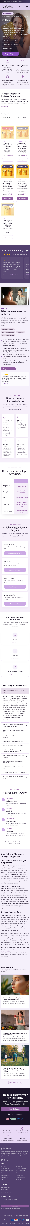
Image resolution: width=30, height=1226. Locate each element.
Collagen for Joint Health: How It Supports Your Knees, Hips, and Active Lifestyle (14, 1069)
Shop (9, 16)
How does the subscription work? (13, 746)
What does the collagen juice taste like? (13, 731)
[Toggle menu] (27, 6)
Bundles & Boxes (5, 1175)
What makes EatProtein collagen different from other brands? (12, 750)
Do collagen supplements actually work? (13, 777)
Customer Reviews (6, 1192)
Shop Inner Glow (15, 604)
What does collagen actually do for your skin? (13, 691)
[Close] (26, 1218)
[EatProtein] (7, 6)
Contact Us (19, 1166)
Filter (24, 117)
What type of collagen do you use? (13, 741)
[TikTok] (7, 1160)
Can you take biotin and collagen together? (12, 761)
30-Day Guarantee (21, 1170)
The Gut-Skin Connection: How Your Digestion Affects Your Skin (14, 998)
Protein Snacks (5, 1168)
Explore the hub (15, 1082)
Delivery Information (21, 1168)
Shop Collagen (11, 54)
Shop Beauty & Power (15, 587)
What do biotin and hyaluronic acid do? (13, 767)
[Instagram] (2, 1160)
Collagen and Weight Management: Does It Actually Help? (15, 1033)
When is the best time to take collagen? (11, 736)
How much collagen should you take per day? (13, 756)
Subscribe (15, 1206)
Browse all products (15, 1114)
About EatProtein (5, 1187)
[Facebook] (4, 1160)
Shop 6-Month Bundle (15, 570)
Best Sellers (4, 1166)
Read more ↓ (4, 106)
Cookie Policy (19, 1179)
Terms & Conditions (21, 1177)
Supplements (16, 16)
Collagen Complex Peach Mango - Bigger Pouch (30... (17, 1219)
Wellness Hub (5, 952)
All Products (4, 1179)
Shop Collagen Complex (15, 553)
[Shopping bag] (23, 7)
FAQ (17, 1173)
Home (4, 16)
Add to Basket (7, 198)
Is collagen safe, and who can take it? (14, 772)
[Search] (20, 7)
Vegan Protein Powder (7, 1170)
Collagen (3, 1173)
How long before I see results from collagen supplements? (13, 725)
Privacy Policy (19, 1175)
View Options (7, 160)
